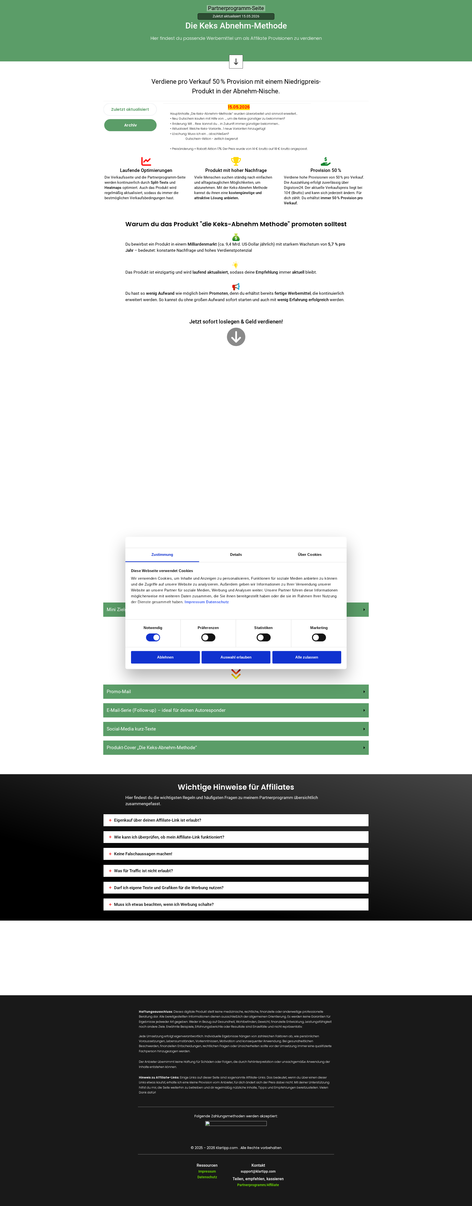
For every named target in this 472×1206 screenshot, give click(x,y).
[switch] (208, 638)
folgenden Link (189, 353)
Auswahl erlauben (236, 657)
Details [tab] (236, 554)
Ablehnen (165, 657)
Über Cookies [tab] (310, 554)
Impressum (207, 1171)
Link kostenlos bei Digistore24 (228, 321)
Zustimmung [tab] (162, 554)
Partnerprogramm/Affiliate (258, 1185)
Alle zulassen (306, 657)
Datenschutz (207, 1177)
